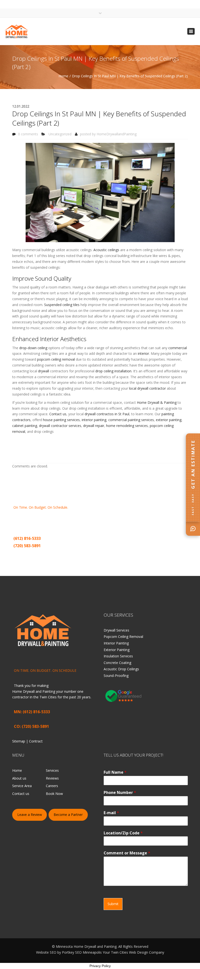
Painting (85, 519)
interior (143, 353)
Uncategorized (60, 134)
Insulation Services (118, 656)
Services (52, 770)
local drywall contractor (147, 388)
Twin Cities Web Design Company (137, 952)
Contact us (57, 414)
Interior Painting (116, 643)
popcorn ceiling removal (56, 359)
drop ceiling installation (113, 371)
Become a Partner (68, 814)
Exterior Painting (117, 649)
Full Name (115, 772)
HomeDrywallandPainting (117, 134)
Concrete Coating (117, 662)
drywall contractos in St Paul (107, 414)
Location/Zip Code (123, 833)
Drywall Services (116, 630)
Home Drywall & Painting (157, 402)
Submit (113, 903)
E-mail (111, 812)
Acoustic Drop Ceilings (121, 669)
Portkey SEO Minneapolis (82, 952)
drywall (43, 371)
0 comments (28, 134)
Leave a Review (29, 814)
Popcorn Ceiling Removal (123, 636)
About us (19, 778)
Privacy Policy (100, 966)
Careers (52, 785)
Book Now (54, 793)
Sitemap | (21, 553)
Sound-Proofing (116, 675)
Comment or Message (127, 853)
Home (63, 76)
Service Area (22, 785)
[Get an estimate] (193, 529)
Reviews (52, 778)
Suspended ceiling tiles (62, 304)
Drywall (65, 519)
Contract (37, 553)
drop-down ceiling (33, 348)
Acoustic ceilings (106, 249)
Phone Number (120, 792)
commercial (177, 348)
